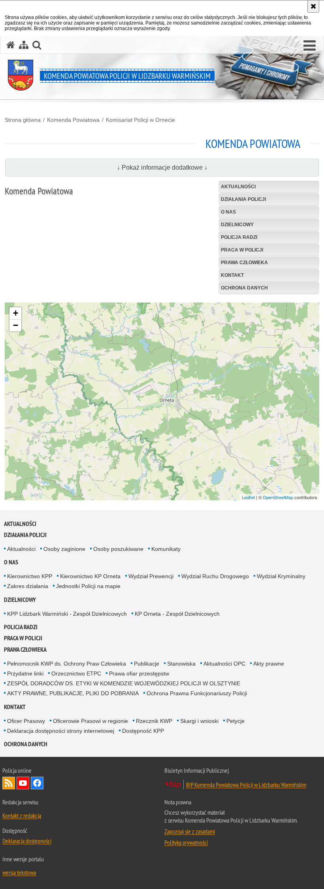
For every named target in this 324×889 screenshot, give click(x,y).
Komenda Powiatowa (73, 120)
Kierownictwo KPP (29, 576)
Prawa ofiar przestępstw (139, 673)
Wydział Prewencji (150, 576)
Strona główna (23, 120)
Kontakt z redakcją (21, 815)
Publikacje (146, 663)
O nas (11, 562)
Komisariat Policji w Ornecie (140, 120)
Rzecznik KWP (154, 721)
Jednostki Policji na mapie (88, 586)
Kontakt (15, 707)
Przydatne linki (25, 673)
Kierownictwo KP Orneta (90, 576)
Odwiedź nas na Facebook (37, 783)
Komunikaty (166, 549)
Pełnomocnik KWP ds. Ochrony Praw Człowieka (66, 663)
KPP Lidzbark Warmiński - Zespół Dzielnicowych (67, 614)
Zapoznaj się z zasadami (189, 831)
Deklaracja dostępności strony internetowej (60, 731)
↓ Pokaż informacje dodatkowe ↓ (162, 167)
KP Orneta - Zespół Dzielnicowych (177, 614)
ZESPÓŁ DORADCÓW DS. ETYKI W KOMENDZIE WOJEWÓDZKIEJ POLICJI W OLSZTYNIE (123, 683)
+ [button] (15, 313)
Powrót (279, 475)
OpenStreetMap (278, 497)
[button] (309, 46)
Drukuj (304, 475)
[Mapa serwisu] (23, 45)
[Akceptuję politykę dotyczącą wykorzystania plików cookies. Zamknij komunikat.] (313, 6)
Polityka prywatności (186, 842)
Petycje (235, 721)
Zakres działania (27, 586)
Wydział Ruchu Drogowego (215, 576)
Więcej (28, 437)
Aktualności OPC (224, 663)
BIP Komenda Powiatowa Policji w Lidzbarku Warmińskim (246, 785)
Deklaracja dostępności (26, 841)
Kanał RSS (8, 783)
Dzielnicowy (20, 600)
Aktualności (20, 524)
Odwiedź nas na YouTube (23, 783)
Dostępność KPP (143, 731)
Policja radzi (21, 627)
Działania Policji (25, 535)
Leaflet (248, 497)
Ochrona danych (25, 744)
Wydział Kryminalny (281, 576)
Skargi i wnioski (199, 721)
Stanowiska (181, 663)
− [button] (15, 325)
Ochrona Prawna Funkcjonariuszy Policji (197, 693)
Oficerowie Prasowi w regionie (90, 721)
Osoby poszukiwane (118, 549)
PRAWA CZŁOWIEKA (25, 649)
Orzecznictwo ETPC (76, 673)
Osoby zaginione (64, 549)
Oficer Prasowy (26, 721)
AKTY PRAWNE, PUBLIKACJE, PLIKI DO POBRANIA (73, 693)
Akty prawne (268, 663)
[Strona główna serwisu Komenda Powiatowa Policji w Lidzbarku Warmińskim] (10, 45)
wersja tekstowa (19, 872)
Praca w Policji (23, 638)
